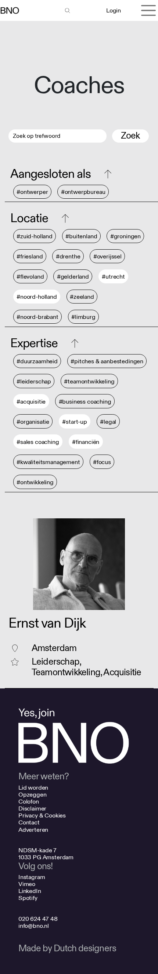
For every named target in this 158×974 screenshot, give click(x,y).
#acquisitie (31, 401)
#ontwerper (32, 192)
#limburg (83, 317)
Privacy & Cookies (42, 815)
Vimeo (26, 884)
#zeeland (82, 297)
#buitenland (81, 236)
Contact (29, 822)
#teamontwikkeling (89, 381)
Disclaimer (32, 808)
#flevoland (30, 276)
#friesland (30, 256)
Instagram (31, 877)
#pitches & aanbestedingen (107, 361)
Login (113, 10)
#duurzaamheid (37, 361)
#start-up (74, 422)
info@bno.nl (33, 926)
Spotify (27, 898)
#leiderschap (34, 381)
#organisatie (33, 422)
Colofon (28, 801)
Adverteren (33, 830)
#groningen (125, 236)
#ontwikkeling (35, 482)
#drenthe (68, 256)
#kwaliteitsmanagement (48, 462)
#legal (108, 422)
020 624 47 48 (38, 919)
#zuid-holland (35, 236)
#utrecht (113, 276)
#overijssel (107, 256)
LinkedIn (29, 891)
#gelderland (73, 276)
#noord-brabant (37, 317)
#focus (102, 462)
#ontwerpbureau (83, 192)
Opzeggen (32, 794)
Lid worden (33, 787)
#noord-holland (37, 297)
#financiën (85, 442)
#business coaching (85, 401)
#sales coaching (38, 442)
